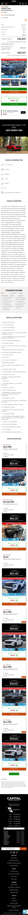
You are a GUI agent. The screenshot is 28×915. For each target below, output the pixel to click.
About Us (14, 898)
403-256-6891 (17, 821)
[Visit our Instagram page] (17, 852)
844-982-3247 (17, 816)
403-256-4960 (17, 814)
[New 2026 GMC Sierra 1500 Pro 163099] (14, 697)
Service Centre (14, 871)
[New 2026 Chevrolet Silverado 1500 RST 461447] (14, 531)
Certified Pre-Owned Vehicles (14, 863)
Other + (3, 34)
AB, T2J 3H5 (16, 805)
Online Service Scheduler (14, 874)
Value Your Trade (14, 892)
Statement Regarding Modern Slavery (14, 906)
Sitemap (5, 913)
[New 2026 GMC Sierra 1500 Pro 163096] (14, 752)
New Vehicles (14, 858)
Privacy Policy (21, 913)
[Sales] (23, 4)
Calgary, (11, 805)
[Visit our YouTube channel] (14, 852)
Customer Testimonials (14, 910)
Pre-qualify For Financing (14, 887)
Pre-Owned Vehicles (14, 860)
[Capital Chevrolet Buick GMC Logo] (14, 1)
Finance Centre (14, 884)
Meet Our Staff (14, 903)
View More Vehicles (14, 774)
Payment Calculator (14, 890)
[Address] (20, 4)
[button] (14, 99)
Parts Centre (14, 876)
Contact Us (14, 900)
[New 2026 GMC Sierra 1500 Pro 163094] (14, 642)
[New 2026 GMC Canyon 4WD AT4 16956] (14, 586)
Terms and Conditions (12, 913)
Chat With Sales (14, 104)
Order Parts (14, 879)
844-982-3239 (17, 819)
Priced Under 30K (14, 865)
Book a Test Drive (14, 89)
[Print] (26, 20)
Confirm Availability (14, 92)
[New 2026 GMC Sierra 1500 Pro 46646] (14, 476)
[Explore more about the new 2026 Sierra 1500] (14, 145)
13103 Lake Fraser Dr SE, (14, 804)
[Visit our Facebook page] (11, 852)
